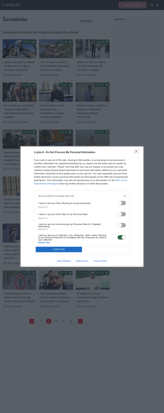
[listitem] (82, 196)
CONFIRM (59, 249)
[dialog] (82, 206)
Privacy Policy (100, 261)
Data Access (82, 261)
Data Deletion (64, 261)
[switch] (122, 203)
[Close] (137, 152)
